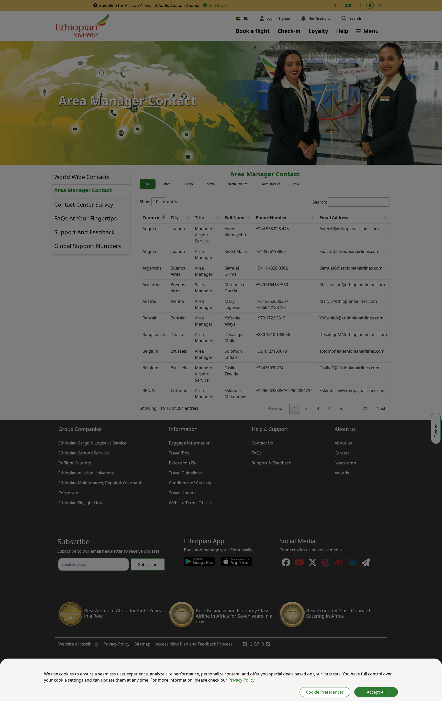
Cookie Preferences (325, 692)
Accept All (376, 692)
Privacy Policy (241, 680)
